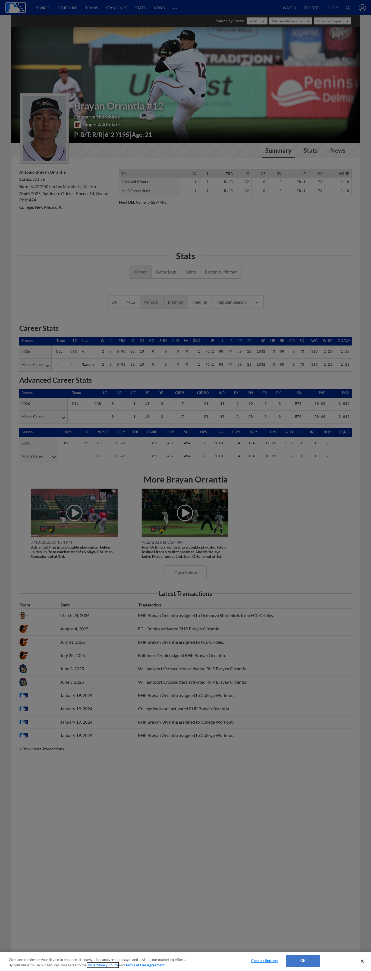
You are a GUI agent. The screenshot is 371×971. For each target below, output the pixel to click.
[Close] (362, 961)
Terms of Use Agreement (145, 965)
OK (303, 960)
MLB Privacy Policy (102, 965)
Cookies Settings (264, 960)
